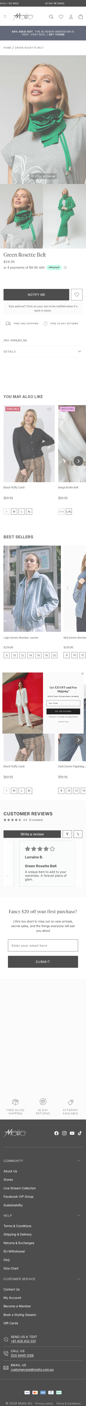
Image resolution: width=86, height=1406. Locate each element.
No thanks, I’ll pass (63, 721)
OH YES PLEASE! (63, 711)
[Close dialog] (82, 673)
